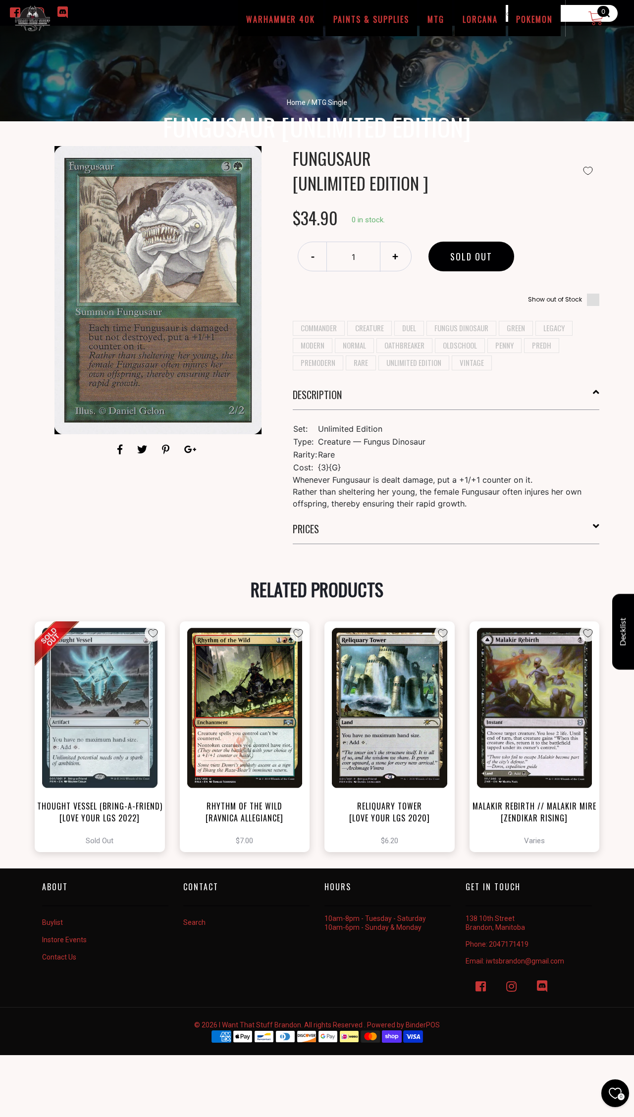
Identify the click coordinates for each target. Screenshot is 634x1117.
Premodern (318, 362)
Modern (312, 345)
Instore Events (64, 940)
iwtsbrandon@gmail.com (525, 961)
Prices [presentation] (306, 528)
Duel (409, 327)
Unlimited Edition (413, 362)
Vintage (472, 362)
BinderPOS (423, 1025)
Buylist (52, 922)
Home (296, 102)
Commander (319, 327)
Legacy (554, 327)
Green (516, 327)
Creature (369, 327)
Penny (504, 345)
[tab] (446, 398)
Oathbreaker (404, 345)
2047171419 (508, 944)
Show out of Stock (555, 299)
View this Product (104, 737)
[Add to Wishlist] (588, 171)
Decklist (623, 632)
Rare (361, 362)
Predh (541, 345)
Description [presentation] (317, 394)
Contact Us (59, 957)
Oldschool (460, 345)
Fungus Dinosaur (461, 327)
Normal (354, 345)
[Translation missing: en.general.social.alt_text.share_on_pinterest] (167, 450)
